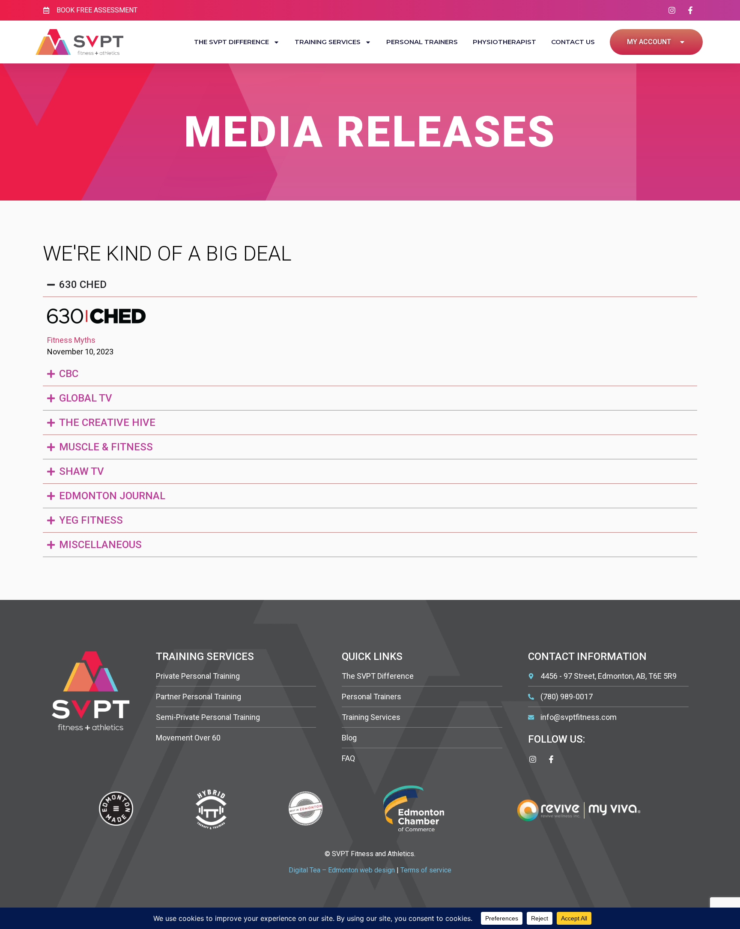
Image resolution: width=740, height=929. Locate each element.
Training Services (328, 42)
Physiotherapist (504, 42)
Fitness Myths (71, 340)
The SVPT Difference (231, 42)
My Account (649, 42)
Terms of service (425, 870)
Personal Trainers (422, 42)
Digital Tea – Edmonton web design (342, 870)
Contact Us (573, 42)
